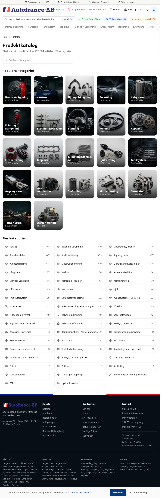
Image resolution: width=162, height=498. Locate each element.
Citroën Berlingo (60, 472)
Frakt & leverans (91, 422)
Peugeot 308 (60, 463)
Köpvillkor (87, 435)
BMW (23, 466)
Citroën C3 (46, 472)
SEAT (5, 475)
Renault (15, 463)
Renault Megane (49, 469)
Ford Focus (72, 478)
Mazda (16, 475)
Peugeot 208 (47, 463)
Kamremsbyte (144, 463)
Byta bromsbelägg (128, 463)
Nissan (15, 472)
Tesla (21, 481)
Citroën (23, 463)
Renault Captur (64, 469)
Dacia (30, 463)
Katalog (44, 9)
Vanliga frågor (90, 431)
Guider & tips (49, 435)
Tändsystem (48, 26)
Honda (34, 472)
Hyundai (6, 472)
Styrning (84, 475)
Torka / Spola (107, 472)
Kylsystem (138, 26)
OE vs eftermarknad (129, 469)
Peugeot (6, 463)
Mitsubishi (25, 475)
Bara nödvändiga (139, 492)
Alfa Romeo (8, 478)
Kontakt (86, 413)
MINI (11, 481)
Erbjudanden (78, 9)
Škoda (22, 472)
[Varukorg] (154, 9)
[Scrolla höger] (157, 26)
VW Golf (72, 472)
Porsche (15, 485)
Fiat (28, 472)
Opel (26, 469)
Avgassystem (107, 26)
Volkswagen (14, 466)
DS (16, 481)
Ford (20, 469)
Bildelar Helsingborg (53, 430)
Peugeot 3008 (48, 466)
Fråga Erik (91, 417)
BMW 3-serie (47, 478)
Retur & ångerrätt (91, 426)
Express (60, 9)
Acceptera (117, 492)
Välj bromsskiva (136, 466)
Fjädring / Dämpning (85, 26)
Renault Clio (61, 466)
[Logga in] (141, 9)
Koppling (64, 26)
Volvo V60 (68, 475)
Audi (30, 466)
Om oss (86, 408)
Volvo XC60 (57, 475)
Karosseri (33, 26)
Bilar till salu (99, 9)
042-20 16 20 (129, 408)
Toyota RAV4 (60, 478)
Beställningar (49, 417)
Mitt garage (48, 422)
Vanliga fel (144, 469)
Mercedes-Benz (9, 469)
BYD (27, 481)
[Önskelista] (147, 9)
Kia (10, 475)
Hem (5, 36)
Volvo (5, 466)
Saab (5, 481)
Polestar (6, 485)
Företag (132, 9)
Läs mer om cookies (80, 492)
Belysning (123, 26)
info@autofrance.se (132, 413)
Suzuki (17, 478)
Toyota (33, 469)
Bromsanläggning (14, 26)
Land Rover (27, 478)
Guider (117, 9)
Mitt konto (47, 413)
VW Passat (46, 475)
